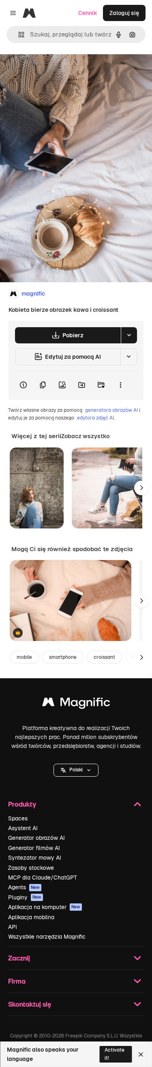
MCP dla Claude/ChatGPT (42, 877)
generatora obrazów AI (111, 410)
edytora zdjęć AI (95, 418)
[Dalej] (141, 487)
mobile (24, 657)
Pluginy (24, 897)
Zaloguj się (124, 13)
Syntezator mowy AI (34, 857)
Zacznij (19, 958)
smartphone (63, 657)
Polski (76, 770)
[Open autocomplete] (18, 35)
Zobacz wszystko (85, 436)
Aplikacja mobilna (31, 917)
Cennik (87, 13)
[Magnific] (76, 704)
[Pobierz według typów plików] (129, 335)
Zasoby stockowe (31, 867)
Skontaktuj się (29, 1004)
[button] (76, 770)
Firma (17, 981)
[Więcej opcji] (120, 385)
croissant (104, 657)
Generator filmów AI (34, 848)
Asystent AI (23, 828)
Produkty (22, 804)
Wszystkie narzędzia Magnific (47, 936)
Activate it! (114, 1054)
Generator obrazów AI (36, 837)
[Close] (141, 1054)
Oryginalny (56, 69)
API (12, 927)
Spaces (18, 818)
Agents (24, 887)
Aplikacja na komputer (44, 907)
